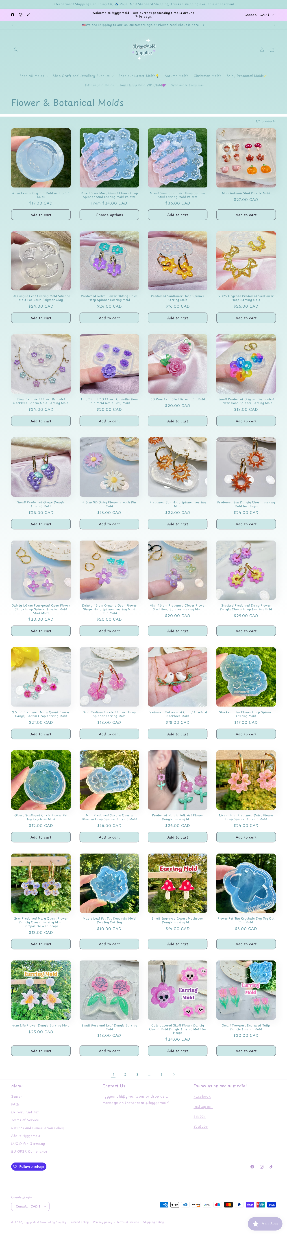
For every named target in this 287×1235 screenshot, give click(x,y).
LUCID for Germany (28, 1143)
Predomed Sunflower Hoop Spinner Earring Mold (177, 298)
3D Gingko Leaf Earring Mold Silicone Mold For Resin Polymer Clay (41, 298)
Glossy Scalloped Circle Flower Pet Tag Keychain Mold (40, 817)
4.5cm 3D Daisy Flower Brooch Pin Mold (109, 504)
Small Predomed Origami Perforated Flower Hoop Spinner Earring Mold (246, 401)
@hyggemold (157, 1102)
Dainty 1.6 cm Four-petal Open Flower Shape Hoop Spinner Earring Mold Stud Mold (41, 609)
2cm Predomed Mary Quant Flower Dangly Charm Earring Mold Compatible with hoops (41, 922)
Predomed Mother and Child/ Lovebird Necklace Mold (177, 714)
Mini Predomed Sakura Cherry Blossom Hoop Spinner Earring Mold (109, 817)
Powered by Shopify (53, 1222)
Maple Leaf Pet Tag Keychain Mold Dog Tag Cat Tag (109, 920)
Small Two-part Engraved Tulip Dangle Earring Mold (246, 1027)
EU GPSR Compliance (29, 1151)
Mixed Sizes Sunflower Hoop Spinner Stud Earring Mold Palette (178, 195)
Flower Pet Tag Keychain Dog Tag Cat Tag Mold (246, 920)
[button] (16, 50)
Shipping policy (153, 1222)
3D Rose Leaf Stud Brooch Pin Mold (177, 399)
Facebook (202, 1096)
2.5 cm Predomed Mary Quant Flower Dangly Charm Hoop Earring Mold (41, 714)
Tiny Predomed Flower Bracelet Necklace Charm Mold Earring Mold (40, 401)
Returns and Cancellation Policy (37, 1128)
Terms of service (128, 1222)
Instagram (203, 1106)
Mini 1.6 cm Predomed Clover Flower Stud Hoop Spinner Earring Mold (178, 607)
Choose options (109, 214)
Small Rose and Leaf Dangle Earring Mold (109, 1027)
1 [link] (113, 1074)
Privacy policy (102, 1222)
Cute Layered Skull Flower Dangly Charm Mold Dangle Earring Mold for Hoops (177, 1029)
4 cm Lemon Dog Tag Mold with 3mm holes (40, 195)
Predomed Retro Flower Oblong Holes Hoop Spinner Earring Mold (109, 298)
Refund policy (79, 1222)
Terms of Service (25, 1120)
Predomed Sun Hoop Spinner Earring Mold (178, 504)
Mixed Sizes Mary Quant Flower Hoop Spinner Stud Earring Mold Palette (109, 195)
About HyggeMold (25, 1135)
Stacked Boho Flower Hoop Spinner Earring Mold (246, 714)
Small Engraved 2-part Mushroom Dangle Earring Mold (178, 920)
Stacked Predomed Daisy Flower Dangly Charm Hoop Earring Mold (246, 607)
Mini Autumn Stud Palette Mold (246, 193)
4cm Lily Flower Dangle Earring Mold (41, 1025)
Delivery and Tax (25, 1112)
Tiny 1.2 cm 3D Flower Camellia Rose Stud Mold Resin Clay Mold (109, 401)
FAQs (15, 1104)
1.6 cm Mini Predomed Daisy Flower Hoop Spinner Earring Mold (246, 817)
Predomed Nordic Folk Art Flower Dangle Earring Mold (177, 817)
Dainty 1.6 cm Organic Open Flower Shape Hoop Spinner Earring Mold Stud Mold (109, 609)
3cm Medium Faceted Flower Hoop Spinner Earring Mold (109, 714)
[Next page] (174, 1074)
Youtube (201, 1126)
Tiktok (200, 1116)
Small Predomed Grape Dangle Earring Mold (41, 504)
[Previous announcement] (13, 25)
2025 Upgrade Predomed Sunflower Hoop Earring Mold (246, 298)
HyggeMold (31, 1222)
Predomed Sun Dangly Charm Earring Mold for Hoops (246, 504)
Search (17, 1096)
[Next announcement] (274, 25)
